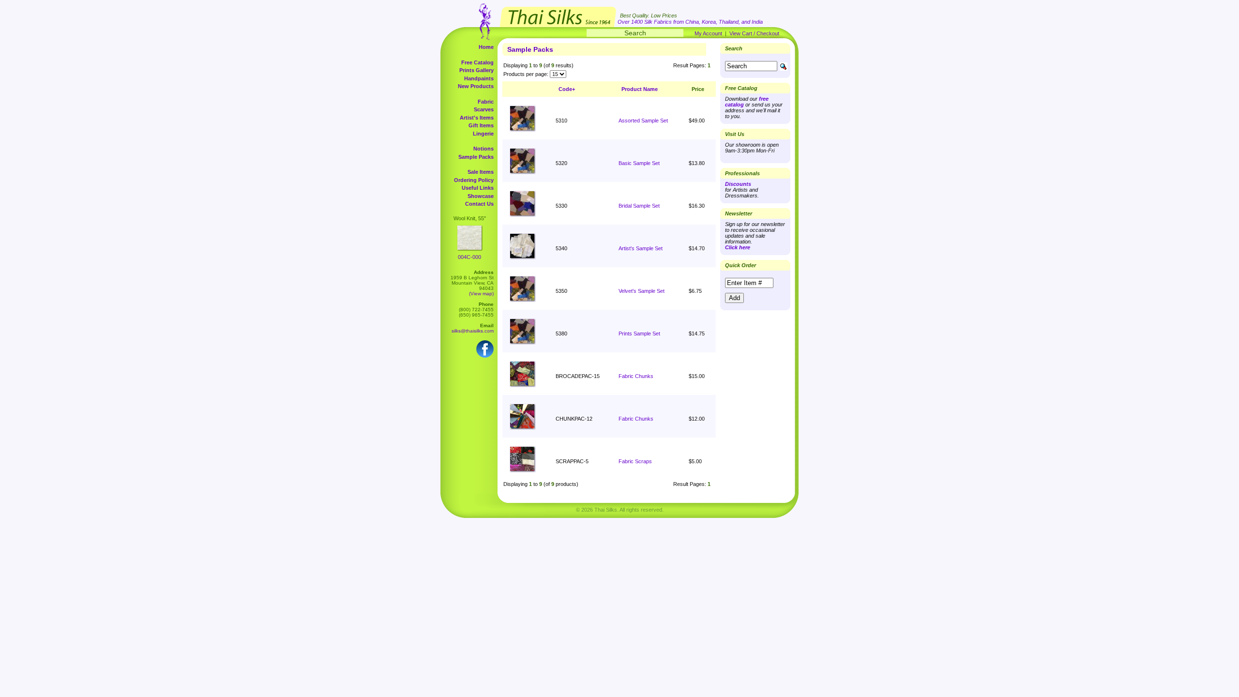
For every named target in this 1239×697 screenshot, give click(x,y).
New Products (476, 86)
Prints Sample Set (639, 333)
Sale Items (481, 172)
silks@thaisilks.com (473, 330)
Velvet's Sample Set (642, 291)
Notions (483, 149)
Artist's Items (477, 118)
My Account (708, 33)
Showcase (481, 196)
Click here (737, 247)
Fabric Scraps (635, 461)
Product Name (639, 89)
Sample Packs (476, 157)
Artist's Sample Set (641, 248)
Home (486, 47)
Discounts (738, 184)
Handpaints (479, 78)
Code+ (567, 89)
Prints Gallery (476, 70)
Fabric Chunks (636, 376)
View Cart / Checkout (754, 33)
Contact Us (479, 204)
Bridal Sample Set (639, 206)
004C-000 (469, 257)
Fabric (486, 102)
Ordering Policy (474, 180)
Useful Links (478, 188)
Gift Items (481, 125)
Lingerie (483, 133)
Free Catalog (477, 62)
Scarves (484, 109)
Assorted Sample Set (643, 120)
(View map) (481, 293)
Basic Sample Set (639, 163)
